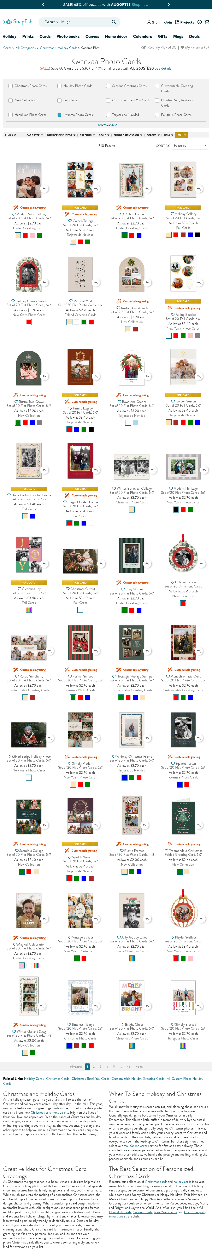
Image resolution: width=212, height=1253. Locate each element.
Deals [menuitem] (194, 36)
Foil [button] (180, 135)
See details (163, 68)
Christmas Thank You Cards (90, 1078)
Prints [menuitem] (28, 36)
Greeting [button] (86, 135)
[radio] (18, 235)
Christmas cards (156, 1181)
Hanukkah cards (120, 1212)
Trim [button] (167, 135)
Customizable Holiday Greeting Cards (138, 1078)
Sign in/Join (162, 22)
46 (128, 1067)
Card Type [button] (33, 135)
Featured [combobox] (180, 145)
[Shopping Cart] (206, 22)
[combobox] (80, 22)
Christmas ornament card (48, 1112)
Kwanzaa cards (142, 1212)
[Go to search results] (113, 22)
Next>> (139, 1067)
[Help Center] (199, 22)
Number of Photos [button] (59, 135)
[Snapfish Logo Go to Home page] (17, 21)
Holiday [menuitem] (9, 36)
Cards (7, 47)
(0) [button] (161, 47)
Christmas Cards (57, 1078)
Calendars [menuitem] (142, 36)
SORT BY (163, 146)
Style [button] (102, 135)
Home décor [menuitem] (116, 36)
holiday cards (182, 1181)
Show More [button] (106, 125)
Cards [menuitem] (45, 36)
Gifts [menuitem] (162, 36)
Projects (187, 22)
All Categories (25, 47)
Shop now (140, 4)
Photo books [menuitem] (68, 36)
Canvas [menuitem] (92, 36)
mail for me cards (135, 1145)
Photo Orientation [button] (126, 135)
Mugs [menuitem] (178, 36)
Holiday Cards (34, 1078)
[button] (28, 176)
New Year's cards (165, 1212)
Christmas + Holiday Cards (58, 47)
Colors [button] (151, 135)
